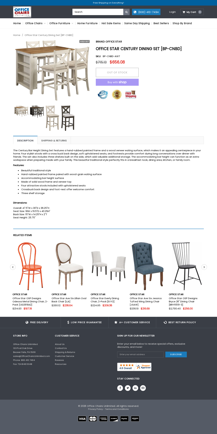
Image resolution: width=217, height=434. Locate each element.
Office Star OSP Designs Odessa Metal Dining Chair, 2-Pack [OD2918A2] (30, 301)
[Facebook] (120, 388)
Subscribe (176, 354)
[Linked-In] (135, 388)
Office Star (114, 41)
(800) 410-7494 (148, 12)
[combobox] (101, 12)
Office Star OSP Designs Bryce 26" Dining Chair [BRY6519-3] (183, 301)
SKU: (98, 56)
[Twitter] (128, 388)
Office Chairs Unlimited (101, 406)
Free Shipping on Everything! (108, 2)
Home (16, 35)
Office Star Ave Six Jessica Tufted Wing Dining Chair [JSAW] (146, 301)
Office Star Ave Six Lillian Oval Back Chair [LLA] (69, 300)
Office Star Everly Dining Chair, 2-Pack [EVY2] (105, 300)
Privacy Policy (95, 409)
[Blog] (143, 388)
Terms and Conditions (117, 409)
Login (172, 12)
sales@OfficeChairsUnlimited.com (31, 356)
